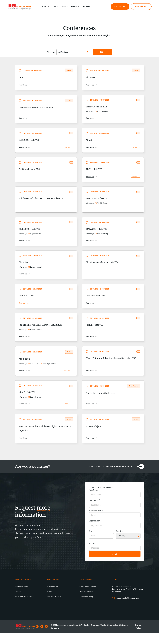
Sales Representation (88, 587)
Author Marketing (86, 596)
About (44, 6)
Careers (18, 591)
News (63, 6)
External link (68, 147)
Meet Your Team (21, 587)
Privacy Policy (138, 626)
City (90, 531)
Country (119, 531)
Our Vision (86, 6)
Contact (55, 6)
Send (114, 554)
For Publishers (141, 6)
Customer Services (54, 596)
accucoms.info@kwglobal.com (127, 598)
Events (74, 6)
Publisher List (52, 587)
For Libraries (120, 6)
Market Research (86, 591)
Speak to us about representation (112, 466)
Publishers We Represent (25, 596)
